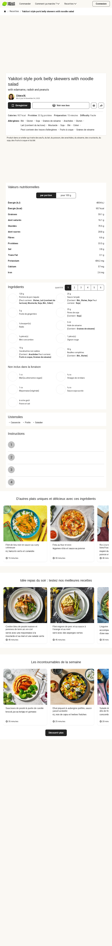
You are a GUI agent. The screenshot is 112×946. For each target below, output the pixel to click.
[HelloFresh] (8, 4)
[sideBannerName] (56, 162)
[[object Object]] (94, 105)
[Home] (5, 11)
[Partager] (101, 105)
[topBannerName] (56, 23)
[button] (68, 287)
